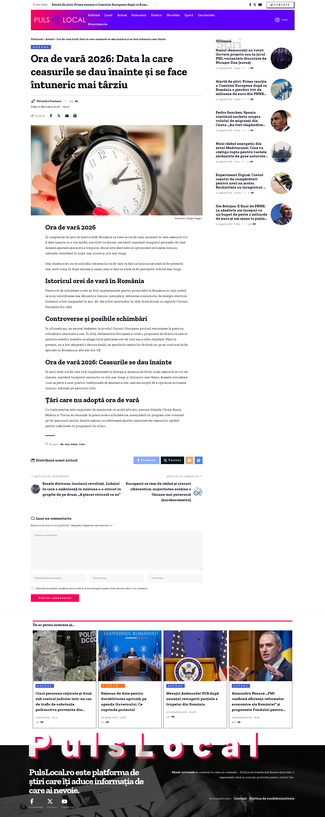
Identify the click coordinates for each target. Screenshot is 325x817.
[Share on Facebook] (51, 115)
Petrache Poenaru (49, 101)
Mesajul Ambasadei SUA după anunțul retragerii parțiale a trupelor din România (192, 698)
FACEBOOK (36, 807)
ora (67, 444)
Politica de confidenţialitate (271, 798)
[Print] (75, 115)
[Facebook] (250, 5)
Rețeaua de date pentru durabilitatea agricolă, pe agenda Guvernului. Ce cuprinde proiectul (124, 701)
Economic (113, 686)
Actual (41, 47)
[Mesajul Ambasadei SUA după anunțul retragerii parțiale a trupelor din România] (195, 655)
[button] (155, 4)
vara (82, 444)
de (61, 444)
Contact (240, 798)
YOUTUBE (68, 807)
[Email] (67, 115)
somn (73, 444)
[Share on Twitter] (59, 115)
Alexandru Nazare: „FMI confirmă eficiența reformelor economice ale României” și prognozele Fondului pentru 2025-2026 (258, 701)
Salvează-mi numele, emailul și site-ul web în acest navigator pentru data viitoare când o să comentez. (92, 588)
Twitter (52, 807)
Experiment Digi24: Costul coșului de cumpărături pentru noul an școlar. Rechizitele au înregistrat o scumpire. (240, 181)
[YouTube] (260, 5)
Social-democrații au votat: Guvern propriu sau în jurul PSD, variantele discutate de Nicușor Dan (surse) (241, 56)
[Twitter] (254, 5)
